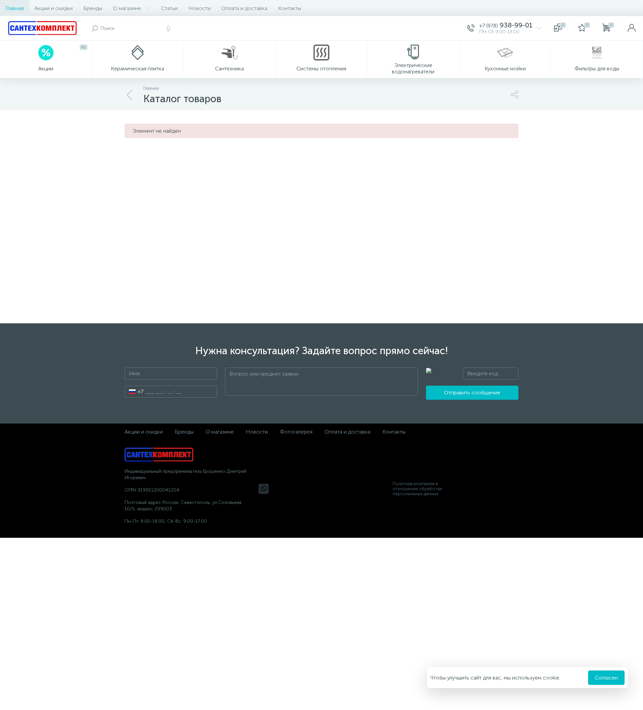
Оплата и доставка (244, 8)
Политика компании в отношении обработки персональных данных (417, 488)
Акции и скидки (53, 8)
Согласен (606, 677)
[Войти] (631, 28)
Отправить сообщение (472, 392)
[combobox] (134, 391)
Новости (200, 8)
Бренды (92, 8)
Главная (14, 8)
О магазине (127, 8)
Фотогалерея (296, 432)
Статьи (169, 8)
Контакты (289, 8)
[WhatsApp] (264, 489)
